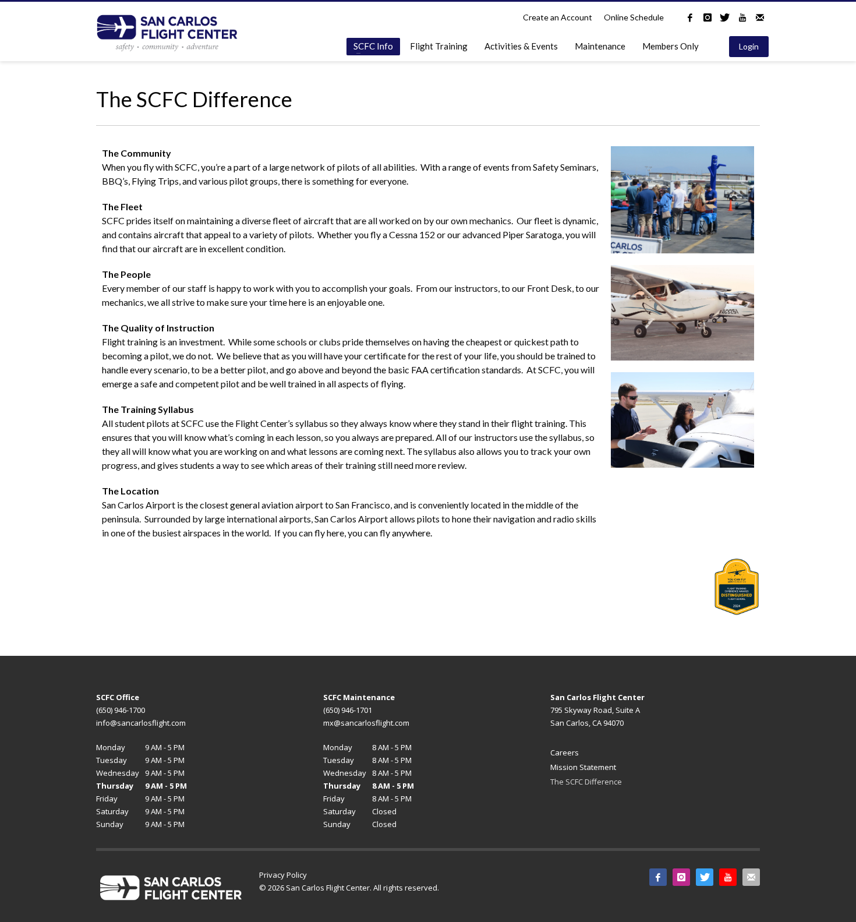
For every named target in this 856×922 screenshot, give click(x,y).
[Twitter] (725, 17)
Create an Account (557, 17)
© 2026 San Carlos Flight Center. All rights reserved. (349, 887)
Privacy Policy (283, 875)
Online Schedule (634, 17)
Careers (564, 752)
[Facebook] (690, 17)
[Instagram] (707, 17)
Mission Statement (583, 767)
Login (749, 46)
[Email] (760, 17)
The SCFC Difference (586, 781)
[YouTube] (742, 17)
